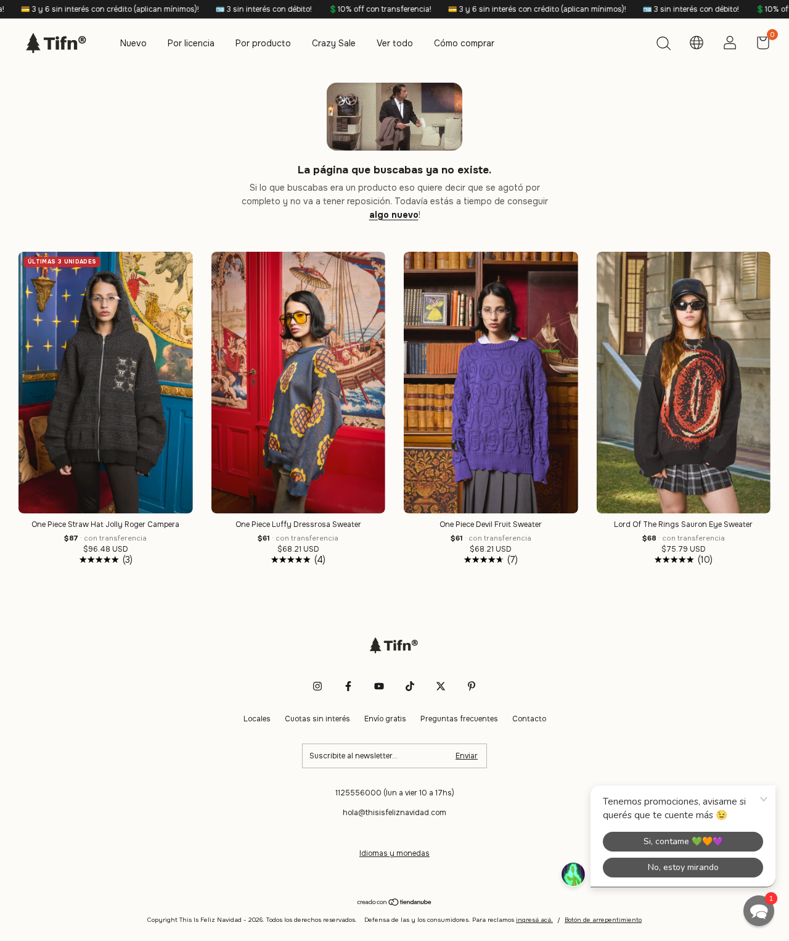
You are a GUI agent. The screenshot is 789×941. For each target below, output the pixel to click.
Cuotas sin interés (317, 719)
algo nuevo (394, 214)
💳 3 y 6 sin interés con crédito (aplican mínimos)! (488, 9)
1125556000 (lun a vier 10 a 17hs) (394, 793)
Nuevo (133, 43)
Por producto (263, 43)
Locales (257, 719)
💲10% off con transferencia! (331, 9)
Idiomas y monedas (394, 853)
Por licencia (191, 43)
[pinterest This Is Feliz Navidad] (471, 686)
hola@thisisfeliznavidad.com (394, 813)
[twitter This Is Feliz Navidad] (441, 686)
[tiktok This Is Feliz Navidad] (410, 686)
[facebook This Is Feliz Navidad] (348, 686)
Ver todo (395, 43)
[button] (758, 910)
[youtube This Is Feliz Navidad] (379, 686)
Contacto (529, 719)
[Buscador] (663, 45)
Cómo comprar (464, 43)
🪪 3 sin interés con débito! (215, 9)
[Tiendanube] (394, 902)
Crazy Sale (334, 43)
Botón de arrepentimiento (603, 920)
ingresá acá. (534, 920)
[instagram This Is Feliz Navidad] (317, 686)
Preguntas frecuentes (459, 719)
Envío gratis (385, 719)
